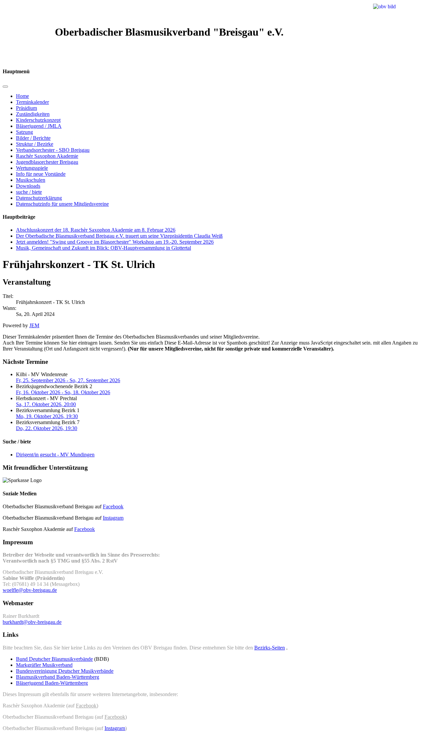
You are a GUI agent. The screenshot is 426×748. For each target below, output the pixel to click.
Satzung (24, 132)
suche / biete (29, 192)
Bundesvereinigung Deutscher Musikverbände (64, 671)
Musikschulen (30, 180)
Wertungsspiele (32, 168)
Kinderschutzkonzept (38, 120)
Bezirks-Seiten (269, 647)
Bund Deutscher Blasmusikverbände (54, 659)
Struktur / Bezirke (34, 144)
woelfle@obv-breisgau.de (30, 590)
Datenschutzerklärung (39, 198)
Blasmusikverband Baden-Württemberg (57, 677)
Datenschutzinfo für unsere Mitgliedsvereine (62, 204)
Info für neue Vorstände (41, 174)
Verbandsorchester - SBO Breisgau (53, 150)
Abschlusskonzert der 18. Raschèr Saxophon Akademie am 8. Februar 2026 (95, 230)
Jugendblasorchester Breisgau (47, 162)
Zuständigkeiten (33, 114)
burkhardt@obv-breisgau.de (32, 622)
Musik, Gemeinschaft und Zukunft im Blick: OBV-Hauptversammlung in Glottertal (103, 248)
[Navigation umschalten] (5, 87)
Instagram (113, 518)
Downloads (28, 186)
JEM (34, 325)
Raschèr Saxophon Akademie (47, 156)
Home (22, 96)
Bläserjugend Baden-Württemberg (52, 683)
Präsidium (26, 108)
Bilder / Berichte (33, 138)
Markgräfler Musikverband (44, 665)
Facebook (113, 506)
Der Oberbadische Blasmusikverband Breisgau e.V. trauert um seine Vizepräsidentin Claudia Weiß (119, 236)
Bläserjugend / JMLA (39, 126)
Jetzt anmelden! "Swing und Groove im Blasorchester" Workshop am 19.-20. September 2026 (115, 242)
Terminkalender (32, 102)
